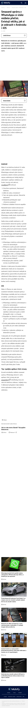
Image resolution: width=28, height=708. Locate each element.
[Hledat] (21, 3)
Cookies (5, 696)
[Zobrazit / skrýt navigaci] (25, 3)
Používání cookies (11, 696)
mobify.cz (3, 7)
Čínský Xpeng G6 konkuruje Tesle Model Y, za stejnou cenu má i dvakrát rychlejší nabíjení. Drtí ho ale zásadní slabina (13, 600)
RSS (23, 696)
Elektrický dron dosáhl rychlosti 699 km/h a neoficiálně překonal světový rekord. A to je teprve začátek (13, 675)
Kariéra (8, 692)
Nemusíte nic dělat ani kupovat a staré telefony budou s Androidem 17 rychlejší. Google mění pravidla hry (12, 625)
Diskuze (12, 432)
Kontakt (20, 692)
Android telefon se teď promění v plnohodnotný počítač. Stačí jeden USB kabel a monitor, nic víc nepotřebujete (13, 650)
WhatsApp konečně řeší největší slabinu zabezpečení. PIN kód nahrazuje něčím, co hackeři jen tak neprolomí (12, 574)
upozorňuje (5, 380)
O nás (14, 692)
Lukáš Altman (7, 35)
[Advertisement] (14, 66)
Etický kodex (19, 696)
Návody (8, 7)
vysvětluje (4, 185)
